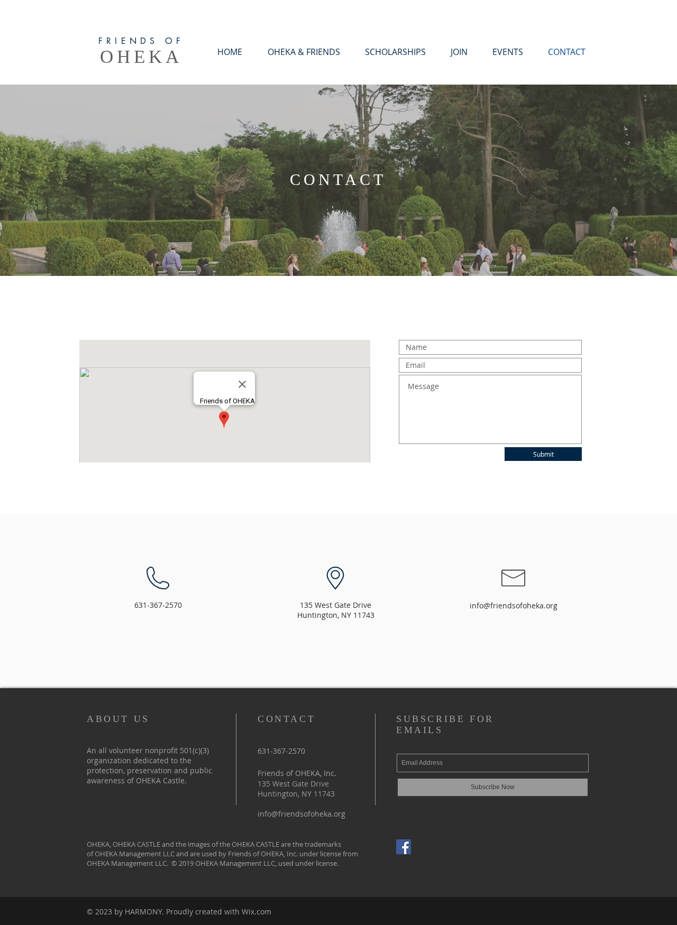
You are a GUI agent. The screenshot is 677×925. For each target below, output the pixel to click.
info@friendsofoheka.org (513, 605)
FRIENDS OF (141, 41)
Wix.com (256, 911)
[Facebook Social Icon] (403, 846)
